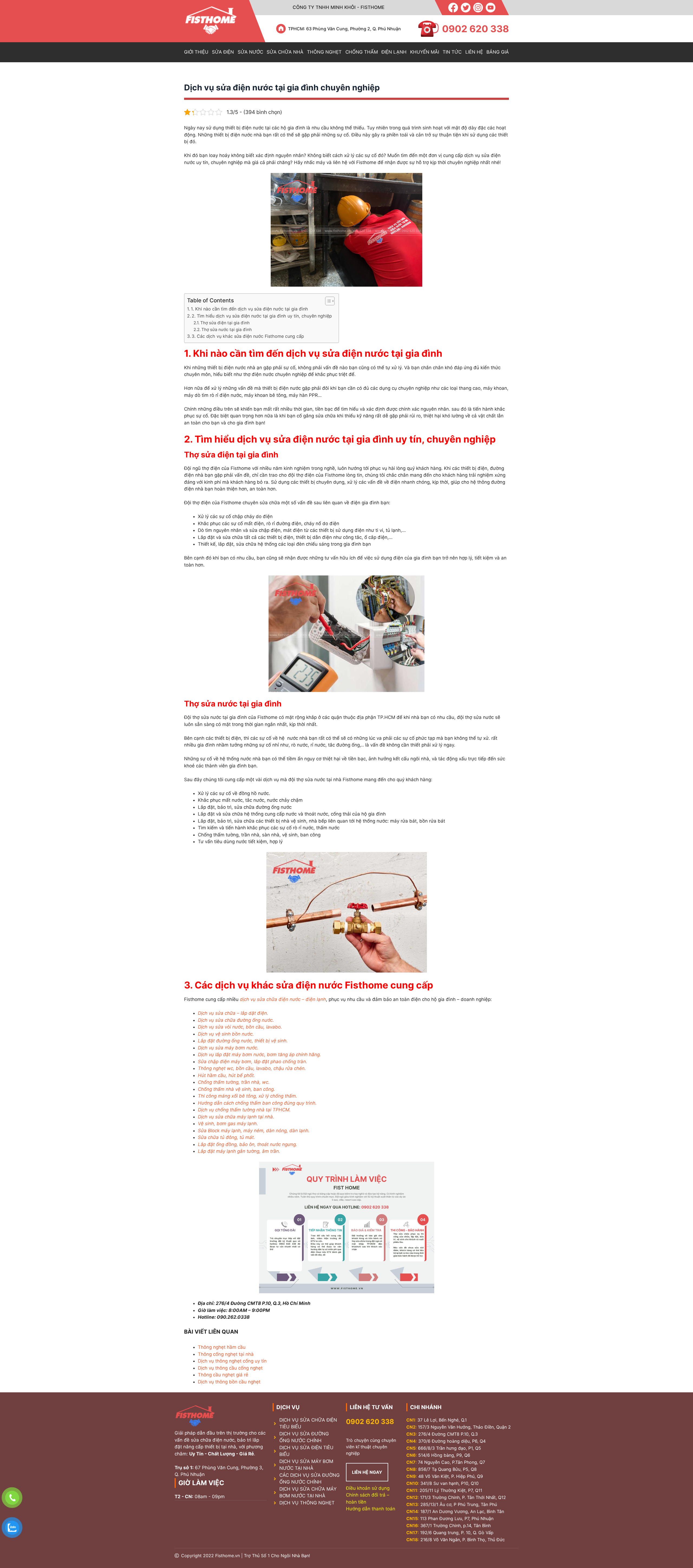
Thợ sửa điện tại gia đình (225, 322)
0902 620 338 (370, 1422)
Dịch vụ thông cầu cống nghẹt (230, 1368)
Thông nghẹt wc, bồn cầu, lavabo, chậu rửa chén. (252, 1068)
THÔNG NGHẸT (324, 52)
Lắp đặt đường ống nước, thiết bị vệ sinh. (243, 1040)
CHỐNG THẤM (361, 52)
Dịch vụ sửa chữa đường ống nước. (236, 1020)
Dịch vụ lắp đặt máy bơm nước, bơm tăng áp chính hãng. (259, 1054)
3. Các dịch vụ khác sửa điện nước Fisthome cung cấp (248, 336)
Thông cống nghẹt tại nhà (226, 1354)
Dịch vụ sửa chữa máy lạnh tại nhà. (236, 1116)
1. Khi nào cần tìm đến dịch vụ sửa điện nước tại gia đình (249, 309)
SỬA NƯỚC (250, 52)
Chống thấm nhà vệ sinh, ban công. (236, 1089)
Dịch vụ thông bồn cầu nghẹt (229, 1381)
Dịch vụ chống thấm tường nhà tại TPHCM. (244, 1109)
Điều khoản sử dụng (368, 1488)
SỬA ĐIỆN (223, 52)
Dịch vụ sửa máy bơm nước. (228, 1047)
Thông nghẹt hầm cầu (222, 1347)
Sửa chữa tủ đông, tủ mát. (226, 1137)
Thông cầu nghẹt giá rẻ (223, 1374)
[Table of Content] (330, 301)
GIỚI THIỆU (196, 52)
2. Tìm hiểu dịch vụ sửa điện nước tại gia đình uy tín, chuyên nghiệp (262, 316)
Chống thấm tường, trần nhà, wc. (234, 1082)
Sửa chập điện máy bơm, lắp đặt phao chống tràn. (252, 1061)
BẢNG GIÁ (497, 52)
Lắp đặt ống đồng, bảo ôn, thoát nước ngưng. (247, 1144)
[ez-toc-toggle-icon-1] (327, 301)
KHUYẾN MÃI (424, 52)
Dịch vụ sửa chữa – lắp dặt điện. (233, 1013)
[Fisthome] (211, 21)
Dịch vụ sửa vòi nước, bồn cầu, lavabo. (240, 1027)
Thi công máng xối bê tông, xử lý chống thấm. (247, 1096)
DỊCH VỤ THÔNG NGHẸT (307, 1502)
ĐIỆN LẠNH (394, 52)
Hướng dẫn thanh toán (370, 1508)
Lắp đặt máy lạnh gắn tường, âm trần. (239, 1151)
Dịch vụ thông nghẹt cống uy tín (232, 1361)
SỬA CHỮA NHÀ (285, 52)
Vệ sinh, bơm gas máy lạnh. (228, 1123)
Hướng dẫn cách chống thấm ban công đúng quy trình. (257, 1103)
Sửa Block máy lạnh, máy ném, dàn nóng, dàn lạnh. (254, 1130)
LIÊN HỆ (474, 52)
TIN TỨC (452, 52)
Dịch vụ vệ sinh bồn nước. (226, 1034)
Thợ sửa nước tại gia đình (227, 329)
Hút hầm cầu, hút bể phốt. (226, 1075)
